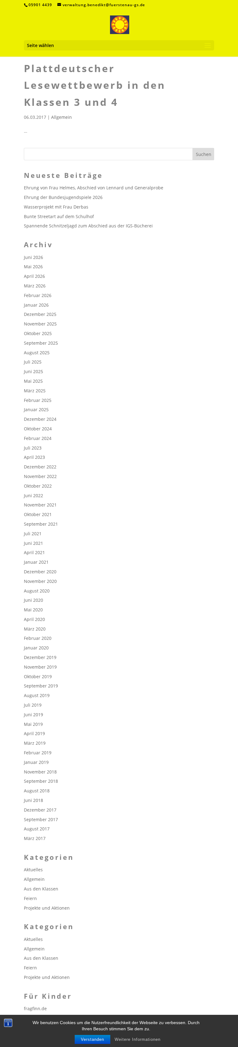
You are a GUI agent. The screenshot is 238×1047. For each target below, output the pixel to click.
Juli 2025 (33, 362)
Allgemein (61, 117)
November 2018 (40, 772)
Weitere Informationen (138, 1039)
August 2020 (37, 591)
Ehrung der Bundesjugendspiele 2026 (63, 197)
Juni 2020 (33, 600)
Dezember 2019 (40, 657)
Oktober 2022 (38, 486)
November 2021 (40, 505)
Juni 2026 (33, 257)
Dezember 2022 (40, 467)
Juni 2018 (33, 800)
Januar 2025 (36, 409)
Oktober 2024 (38, 429)
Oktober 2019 (38, 676)
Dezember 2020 (40, 572)
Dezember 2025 (40, 314)
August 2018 (37, 791)
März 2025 (35, 391)
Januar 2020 (36, 648)
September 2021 (41, 524)
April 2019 (34, 733)
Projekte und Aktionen (47, 908)
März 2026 (35, 286)
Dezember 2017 (40, 810)
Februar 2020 (37, 638)
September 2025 (41, 343)
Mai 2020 (33, 610)
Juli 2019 (33, 705)
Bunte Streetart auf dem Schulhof (59, 216)
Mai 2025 (33, 381)
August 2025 (37, 352)
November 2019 (40, 667)
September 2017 (41, 819)
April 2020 (34, 619)
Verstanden (92, 1039)
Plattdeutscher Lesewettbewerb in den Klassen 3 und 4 (94, 85)
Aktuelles (33, 869)
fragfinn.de (35, 1008)
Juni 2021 (33, 543)
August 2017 (37, 829)
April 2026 (34, 276)
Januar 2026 (36, 305)
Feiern (30, 898)
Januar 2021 (36, 562)
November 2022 (40, 476)
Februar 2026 (37, 295)
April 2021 (34, 552)
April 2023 (34, 457)
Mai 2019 (33, 724)
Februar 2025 (37, 400)
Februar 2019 (37, 753)
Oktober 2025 (38, 333)
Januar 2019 (36, 762)
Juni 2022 (33, 495)
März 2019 (35, 743)
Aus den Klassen (41, 889)
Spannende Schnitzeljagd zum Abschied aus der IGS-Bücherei (88, 226)
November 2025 (40, 324)
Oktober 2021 (38, 514)
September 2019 (41, 686)
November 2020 (40, 581)
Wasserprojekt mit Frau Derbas (56, 207)
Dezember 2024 (40, 419)
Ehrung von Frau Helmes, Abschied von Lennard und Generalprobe (93, 188)
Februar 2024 (37, 438)
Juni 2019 (33, 714)
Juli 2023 (33, 448)
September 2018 (41, 781)
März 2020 (35, 629)
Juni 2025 (33, 371)
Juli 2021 (33, 533)
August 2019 (37, 695)
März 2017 (35, 838)
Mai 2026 (33, 266)
